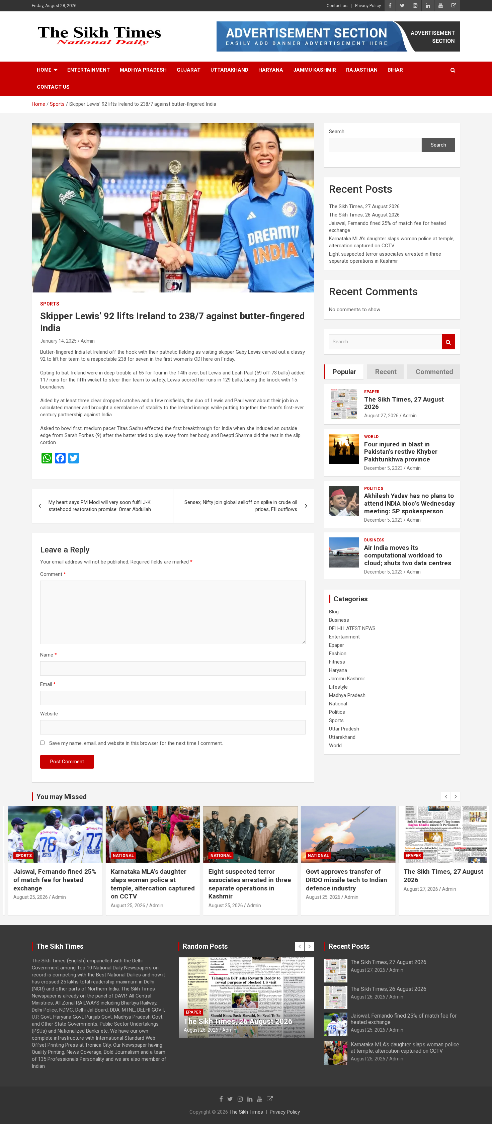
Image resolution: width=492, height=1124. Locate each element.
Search (336, 131)
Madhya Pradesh (143, 70)
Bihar (395, 70)
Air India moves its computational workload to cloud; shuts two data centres (407, 555)
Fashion (337, 654)
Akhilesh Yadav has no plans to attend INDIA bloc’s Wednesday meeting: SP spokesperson (409, 503)
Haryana (270, 70)
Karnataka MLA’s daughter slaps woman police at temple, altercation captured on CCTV (148, 884)
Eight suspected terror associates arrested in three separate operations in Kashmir (245, 884)
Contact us (337, 5)
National (338, 704)
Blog (334, 612)
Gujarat (188, 70)
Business (374, 540)
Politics (373, 488)
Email (48, 684)
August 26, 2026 (368, 997)
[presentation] (445, 796)
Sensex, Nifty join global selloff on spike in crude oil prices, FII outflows (240, 505)
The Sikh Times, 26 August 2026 (364, 215)
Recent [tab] (386, 372)
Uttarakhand (229, 70)
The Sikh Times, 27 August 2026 (364, 206)
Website (49, 714)
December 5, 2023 (383, 468)
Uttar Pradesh (344, 729)
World (371, 436)
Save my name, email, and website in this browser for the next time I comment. (136, 743)
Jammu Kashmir (314, 70)
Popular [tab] (344, 372)
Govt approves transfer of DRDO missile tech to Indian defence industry (342, 880)
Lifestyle (338, 687)
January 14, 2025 (58, 341)
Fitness (337, 662)
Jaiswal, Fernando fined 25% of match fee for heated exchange (50, 880)
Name (48, 655)
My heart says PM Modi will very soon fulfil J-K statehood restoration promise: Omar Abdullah (100, 505)
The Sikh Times (246, 1112)
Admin (88, 341)
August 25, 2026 (26, 897)
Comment (53, 574)
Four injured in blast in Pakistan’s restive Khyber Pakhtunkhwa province (400, 451)
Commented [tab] (434, 372)
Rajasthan (362, 70)
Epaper (372, 392)
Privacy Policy (368, 5)
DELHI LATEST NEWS (352, 628)
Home (44, 70)
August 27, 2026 (381, 415)
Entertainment (88, 70)
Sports (49, 304)
